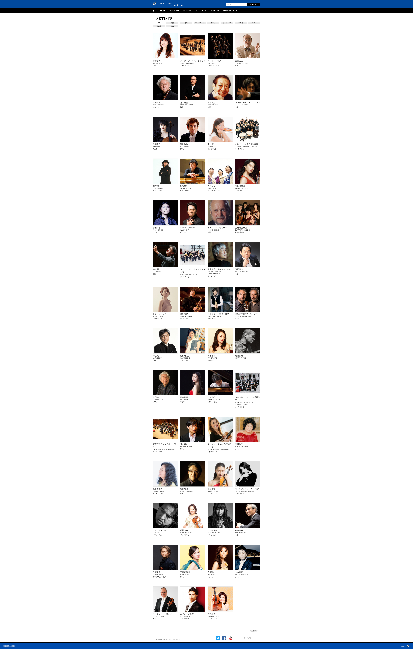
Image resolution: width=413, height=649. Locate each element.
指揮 (172, 23)
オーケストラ (199, 23)
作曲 (186, 23)
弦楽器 (240, 23)
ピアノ (213, 23)
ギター (254, 23)
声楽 (172, 26)
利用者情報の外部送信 (9, 646)
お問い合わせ (176, 639)
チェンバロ (227, 23)
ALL (158, 23)
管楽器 (158, 26)
